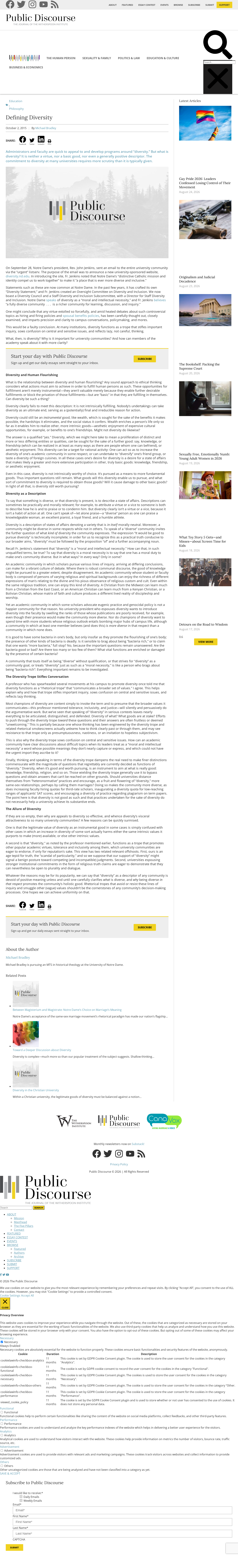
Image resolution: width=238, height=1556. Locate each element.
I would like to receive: (28, 1493)
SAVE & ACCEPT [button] (10, 1473)
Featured (20, 1249)
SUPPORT (224, 4)
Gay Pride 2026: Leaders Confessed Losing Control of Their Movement (205, 183)
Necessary (11, 1342)
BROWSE (178, 4)
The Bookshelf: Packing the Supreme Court (199, 366)
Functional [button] (7, 1408)
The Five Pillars (23, 1226)
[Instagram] (32, 4)
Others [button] (4, 1462)
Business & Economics (26, 67)
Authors (19, 1253)
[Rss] (54, 4)
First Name (21, 1516)
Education (15, 101)
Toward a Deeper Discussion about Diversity (42, 1050)
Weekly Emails (33, 1501)
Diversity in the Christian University (36, 1090)
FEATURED (127, 4)
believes (160, 300)
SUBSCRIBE (194, 4)
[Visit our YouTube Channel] (7, 1275)
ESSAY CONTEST (146, 4)
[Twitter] (21, 4)
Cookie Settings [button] (10, 1295)
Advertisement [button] (9, 1447)
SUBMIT (209, 4)
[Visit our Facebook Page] (1, 1275)
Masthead (20, 1222)
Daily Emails (31, 1497)
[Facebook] (10, 4)
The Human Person (61, 58)
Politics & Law (129, 58)
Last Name (20, 1528)
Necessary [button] (7, 1338)
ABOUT (113, 4)
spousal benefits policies (81, 316)
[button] (217, 45)
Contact (19, 1230)
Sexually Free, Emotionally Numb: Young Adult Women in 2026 (204, 456)
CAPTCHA (19, 1539)
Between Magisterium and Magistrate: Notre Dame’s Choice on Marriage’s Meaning (67, 1010)
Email (17, 1504)
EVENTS (164, 4)
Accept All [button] (27, 1295)
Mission (19, 1218)
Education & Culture (163, 58)
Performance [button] (8, 1420)
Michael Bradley (45, 128)
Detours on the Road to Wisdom (204, 624)
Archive (19, 1256)
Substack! (138, 1144)
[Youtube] (43, 4)
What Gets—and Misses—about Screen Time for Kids (202, 541)
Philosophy (16, 109)
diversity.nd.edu (17, 276)
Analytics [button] (6, 1431)
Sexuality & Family (96, 58)
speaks (51, 300)
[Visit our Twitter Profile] (3, 1275)
